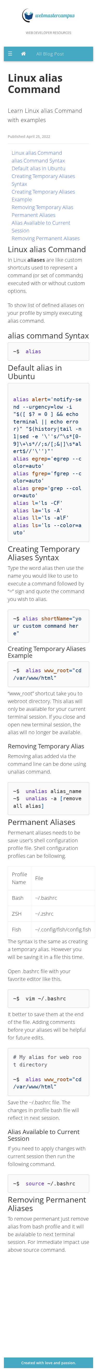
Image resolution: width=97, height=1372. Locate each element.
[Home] (24, 54)
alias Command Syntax (38, 160)
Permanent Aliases (33, 214)
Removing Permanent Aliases (46, 238)
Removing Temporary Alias (42, 207)
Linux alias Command (37, 152)
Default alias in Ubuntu (38, 168)
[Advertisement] (48, 1308)
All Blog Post (50, 54)
